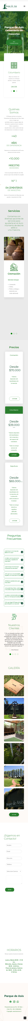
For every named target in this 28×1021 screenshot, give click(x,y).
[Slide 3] (16, 91)
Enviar (9, 889)
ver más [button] (14, 814)
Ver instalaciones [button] (14, 42)
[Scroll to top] (25, 1017)
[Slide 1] (11, 91)
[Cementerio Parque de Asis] (10, 6)
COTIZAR (14, 398)
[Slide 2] (14, 91)
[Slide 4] (17, 654)
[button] (24, 6)
